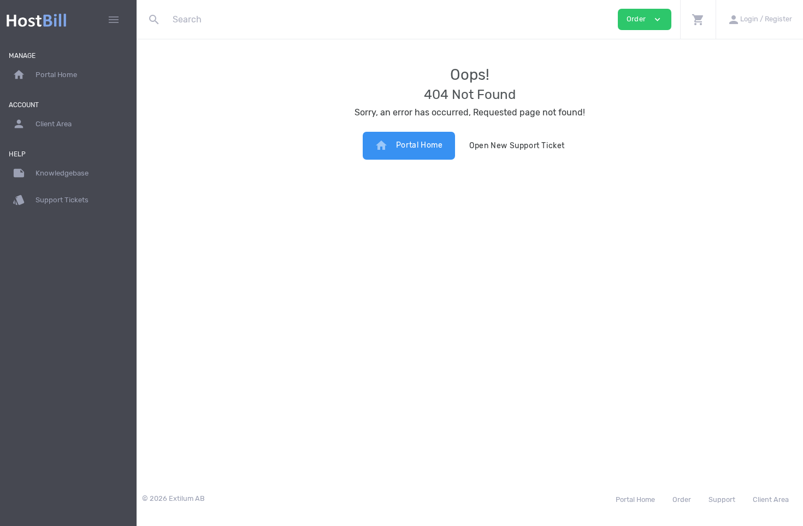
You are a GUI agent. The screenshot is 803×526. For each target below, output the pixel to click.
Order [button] (645, 19)
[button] (698, 19)
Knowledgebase (50, 173)
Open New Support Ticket (517, 145)
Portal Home (409, 145)
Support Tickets (50, 200)
